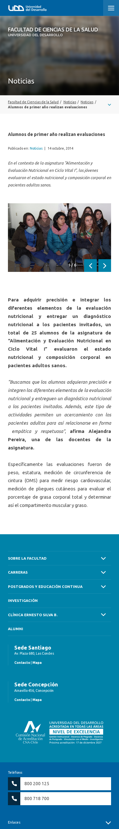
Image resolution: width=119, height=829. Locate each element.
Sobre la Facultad (27, 558)
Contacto (22, 662)
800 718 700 (36, 798)
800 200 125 (36, 783)
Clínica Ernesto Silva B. (32, 615)
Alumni (15, 629)
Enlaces (14, 822)
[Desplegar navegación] (59, 104)
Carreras (18, 572)
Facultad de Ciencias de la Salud (53, 32)
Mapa (37, 662)
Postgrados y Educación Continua (45, 586)
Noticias (36, 148)
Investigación (23, 600)
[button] (111, 8)
